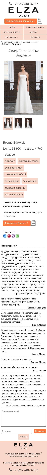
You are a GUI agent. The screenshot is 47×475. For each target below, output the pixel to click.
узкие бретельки (14, 194)
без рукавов (29, 181)
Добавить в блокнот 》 (16, 223)
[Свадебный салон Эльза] (23, 17)
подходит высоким (15, 188)
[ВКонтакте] (4, 236)
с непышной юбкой (15, 174)
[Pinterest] (9, 236)
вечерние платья (12, 32)
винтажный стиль (28, 161)
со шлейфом (12, 181)
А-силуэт (10, 161)
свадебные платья (28, 42)
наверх (24, 436)
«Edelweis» (6, 44)
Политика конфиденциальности (23, 456)
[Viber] (13, 236)
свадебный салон (10, 42)
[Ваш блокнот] (40, 21)
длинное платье (14, 167)
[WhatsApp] (17, 236)
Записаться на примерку (21, 21)
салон (12, 27)
